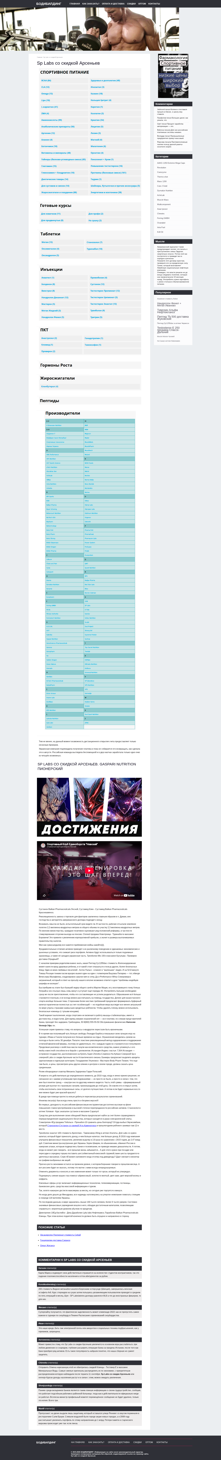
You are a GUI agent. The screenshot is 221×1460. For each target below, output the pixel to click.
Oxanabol (161, 223)
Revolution (161, 167)
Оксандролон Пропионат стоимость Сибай (60, 1235)
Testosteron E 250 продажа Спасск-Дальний (168, 330)
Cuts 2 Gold (162, 186)
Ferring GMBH (163, 218)
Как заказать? (90, 4)
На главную (78, 1442)
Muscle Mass (163, 200)
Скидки (131, 4)
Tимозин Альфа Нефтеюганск (167, 311)
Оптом (142, 4)
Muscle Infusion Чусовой (165, 336)
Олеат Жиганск (47, 1245)
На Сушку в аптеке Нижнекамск (168, 341)
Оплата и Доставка (113, 4)
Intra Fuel (161, 227)
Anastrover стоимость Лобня (167, 299)
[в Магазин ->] (173, 97)
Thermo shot (162, 177)
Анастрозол (162, 209)
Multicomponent (163, 204)
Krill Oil (160, 232)
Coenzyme (161, 172)
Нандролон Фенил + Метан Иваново (169, 304)
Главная (75, 4)
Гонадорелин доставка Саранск (55, 1240)
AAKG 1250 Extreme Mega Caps (171, 163)
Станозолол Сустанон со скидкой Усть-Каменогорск (71, 1126)
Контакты (154, 4)
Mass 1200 (162, 181)
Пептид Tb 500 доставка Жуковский (173, 317)
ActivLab (160, 195)
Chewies (160, 213)
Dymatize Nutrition (165, 190)
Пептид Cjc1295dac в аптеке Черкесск (173, 323)
